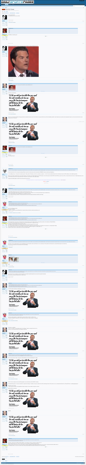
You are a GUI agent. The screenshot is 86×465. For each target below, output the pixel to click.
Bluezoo (9, 43)
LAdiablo (3, 20)
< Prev (6, 456)
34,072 (6, 23)
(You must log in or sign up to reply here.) (79, 456)
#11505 (83, 141)
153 (6, 178)
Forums (10, 4)
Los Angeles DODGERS (7, 10)
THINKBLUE (10, 22)
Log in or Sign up (82, 0)
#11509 (83, 211)
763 (16, 456)
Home (3, 4)
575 (11, 456)
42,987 (6, 291)
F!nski (13, 22)
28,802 (6, 37)
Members (13, 4)
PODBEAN (47, 181)
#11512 (83, 265)
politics (7, 11)
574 (10, 456)
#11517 (83, 377)
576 (12, 456)
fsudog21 (15, 320)
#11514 (83, 308)
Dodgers (7, 4)
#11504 (83, 112)
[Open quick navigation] (83, 7)
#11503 (83, 79)
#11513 (83, 277)
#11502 (83, 43)
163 (6, 213)
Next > (18, 456)
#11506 (83, 164)
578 (14, 456)
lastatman (10, 320)
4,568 (6, 250)
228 (6, 39)
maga (4, 11)
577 (13, 456)
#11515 (83, 319)
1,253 (6, 25)
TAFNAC (3, 207)
